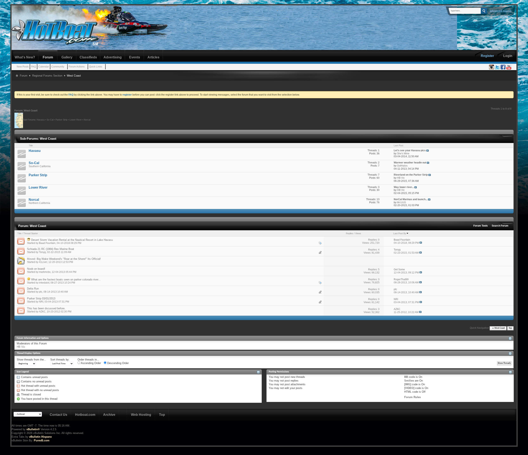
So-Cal (50, 119)
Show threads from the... (31, 359)
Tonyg (42, 252)
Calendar (43, 66)
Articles (153, 57)
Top (510, 328)
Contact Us (58, 414)
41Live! (43, 262)
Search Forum (500, 225)
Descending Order (117, 363)
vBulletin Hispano (40, 436)
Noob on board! (36, 268)
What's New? (25, 57)
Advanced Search (500, 10)
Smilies (409, 380)
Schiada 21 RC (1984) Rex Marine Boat (50, 249)
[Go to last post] (421, 242)
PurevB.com (42, 440)
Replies (349, 233)
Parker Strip (61, 119)
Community (57, 66)
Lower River (76, 119)
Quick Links (95, 66)
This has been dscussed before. (46, 308)
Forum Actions (77, 66)
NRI (41, 301)
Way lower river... (404, 187)
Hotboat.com (85, 414)
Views (358, 233)
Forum (48, 57)
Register (487, 56)
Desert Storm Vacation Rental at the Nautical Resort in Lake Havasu (72, 239)
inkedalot (44, 282)
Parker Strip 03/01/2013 (41, 298)
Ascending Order (90, 363)
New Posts (23, 66)
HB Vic (21, 346)
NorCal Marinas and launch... (410, 199)
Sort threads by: (60, 359)
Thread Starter (30, 233)
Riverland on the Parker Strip (411, 174)
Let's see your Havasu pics (410, 150)
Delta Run (33, 288)
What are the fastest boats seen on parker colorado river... (66, 279)
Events (134, 57)
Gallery (66, 57)
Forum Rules (412, 397)
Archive (109, 414)
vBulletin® (33, 429)
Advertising (113, 57)
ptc (40, 291)
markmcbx (45, 272)
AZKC (42, 311)
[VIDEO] (409, 388)
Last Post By (399, 233)
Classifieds (88, 57)
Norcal (87, 119)
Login (507, 56)
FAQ (33, 66)
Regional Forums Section (47, 75)
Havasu (41, 119)
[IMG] (407, 384)
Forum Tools (480, 225)
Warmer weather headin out (410, 162)
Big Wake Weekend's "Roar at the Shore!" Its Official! (69, 258)
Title (19, 233)
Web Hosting (141, 414)
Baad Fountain (47, 243)
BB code (409, 376)
